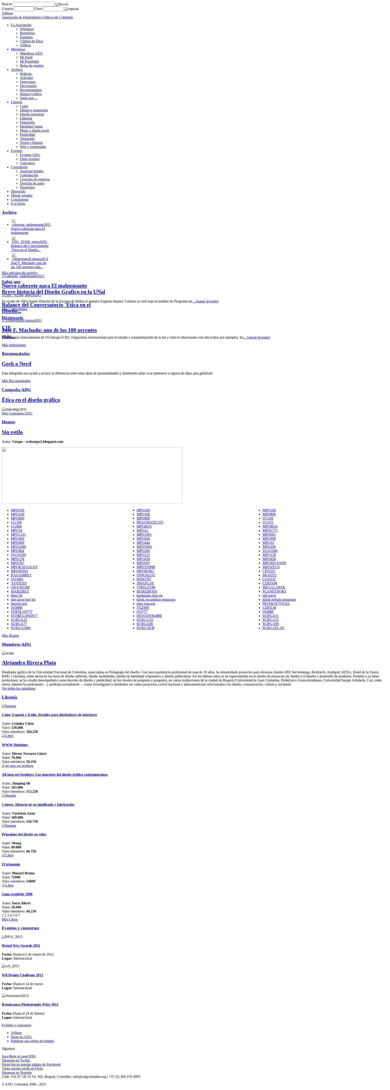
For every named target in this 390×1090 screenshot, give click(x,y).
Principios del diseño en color (24, 834)
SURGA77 (19, 624)
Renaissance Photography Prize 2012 (30, 1004)
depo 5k (16, 595)
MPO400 (17, 538)
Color (24, 106)
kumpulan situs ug (149, 595)
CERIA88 (269, 583)
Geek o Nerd (16, 364)
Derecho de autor (32, 183)
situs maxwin (146, 603)
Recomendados (31, 90)
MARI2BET (20, 591)
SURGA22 (19, 620)
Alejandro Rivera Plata (29, 662)
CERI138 (269, 608)
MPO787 (17, 563)
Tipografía (27, 139)
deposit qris (19, 603)
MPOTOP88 (146, 567)
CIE (6, 328)
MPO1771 (270, 530)
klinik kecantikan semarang (156, 599)
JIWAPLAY (145, 583)
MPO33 (268, 543)
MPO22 (142, 530)
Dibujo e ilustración (34, 110)
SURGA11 (270, 616)
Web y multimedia (33, 147)
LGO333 (269, 579)
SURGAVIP (146, 628)
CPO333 (268, 571)
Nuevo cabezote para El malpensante (44, 286)
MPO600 (143, 538)
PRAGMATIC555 (150, 522)
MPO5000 (144, 547)
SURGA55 (270, 620)
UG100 (267, 518)
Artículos (26, 78)
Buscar (7, 4)
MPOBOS (144, 526)
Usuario (8, 9)
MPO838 (143, 559)
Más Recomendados (16, 381)
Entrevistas (27, 82)
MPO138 (17, 559)
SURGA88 (145, 624)
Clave (38, 9)
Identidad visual (31, 126)
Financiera (27, 187)
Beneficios (27, 33)
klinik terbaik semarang (279, 599)
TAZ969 (143, 608)
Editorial (26, 118)
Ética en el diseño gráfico (31, 400)
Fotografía (27, 122)
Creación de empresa (35, 179)
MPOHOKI (145, 571)
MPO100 (17, 510)
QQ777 (142, 612)
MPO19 (16, 530)
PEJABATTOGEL (276, 603)
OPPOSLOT (146, 575)
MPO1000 (18, 547)
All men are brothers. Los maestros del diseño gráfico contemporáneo (55, 774)
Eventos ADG (30, 155)
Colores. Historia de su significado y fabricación (38, 804)
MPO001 (269, 534)
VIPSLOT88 (146, 587)
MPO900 (269, 538)
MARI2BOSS (147, 591)
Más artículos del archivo (19, 273)
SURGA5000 (21, 628)
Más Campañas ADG (17, 413)
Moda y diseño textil (34, 130)
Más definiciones (14, 345)
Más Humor (10, 635)
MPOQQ (143, 563)
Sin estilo (12, 432)
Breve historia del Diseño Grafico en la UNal (53, 292)
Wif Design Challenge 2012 (22, 975)
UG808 (16, 526)
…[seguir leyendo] (205, 301)
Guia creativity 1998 (17, 894)
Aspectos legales (32, 171)
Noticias (26, 74)
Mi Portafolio (29, 61)
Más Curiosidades (14, 309)
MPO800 (269, 514)
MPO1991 (144, 534)
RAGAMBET (21, 575)
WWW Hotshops (15, 745)
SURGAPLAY (273, 628)
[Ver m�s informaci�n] (9, 706)
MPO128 (269, 555)
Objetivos (27, 29)
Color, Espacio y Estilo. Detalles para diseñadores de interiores (49, 715)
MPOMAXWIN (274, 563)
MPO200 (269, 547)
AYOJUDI (19, 583)
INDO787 (144, 579)
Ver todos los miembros (18, 688)
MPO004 (17, 551)
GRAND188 (20, 587)
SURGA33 (145, 620)
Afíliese (25, 45)
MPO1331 (18, 534)
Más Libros (10, 919)
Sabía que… (28, 98)
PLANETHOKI (274, 591)
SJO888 (16, 608)
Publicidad (27, 134)
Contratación (29, 175)
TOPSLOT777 (21, 612)
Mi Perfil (26, 57)
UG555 (267, 522)
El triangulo (11, 864)
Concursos (27, 163)
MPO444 (143, 543)
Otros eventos (29, 159)
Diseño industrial (32, 114)
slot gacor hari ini (23, 599)
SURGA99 (270, 624)
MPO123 (143, 555)
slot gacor (269, 595)
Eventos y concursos (16, 1025)
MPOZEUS (271, 567)
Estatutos (26, 37)
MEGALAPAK (274, 587)
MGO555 (269, 575)
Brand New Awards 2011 (21, 945)
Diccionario (28, 86)
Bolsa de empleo (32, 65)
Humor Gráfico (31, 94)
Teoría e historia (31, 143)
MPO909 (17, 543)
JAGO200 (269, 551)
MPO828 (269, 559)
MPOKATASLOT (24, 567)
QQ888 (267, 612)
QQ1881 (17, 579)
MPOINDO (19, 571)
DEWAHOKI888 (149, 616)
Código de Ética (31, 41)
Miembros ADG (31, 53)
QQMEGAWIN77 (24, 616)
